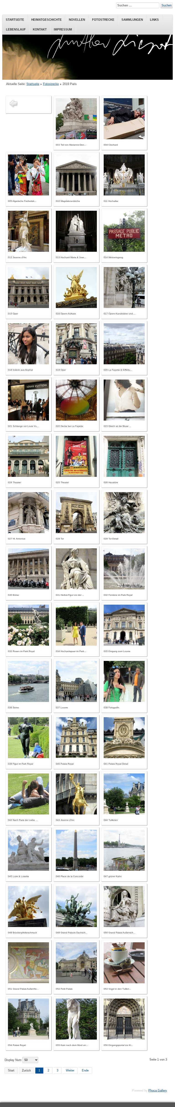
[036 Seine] (28, 701)
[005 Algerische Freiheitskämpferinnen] (28, 194)
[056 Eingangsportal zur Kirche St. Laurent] (124, 1038)
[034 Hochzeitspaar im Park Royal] (76, 644)
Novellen (77, 19)
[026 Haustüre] (124, 476)
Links (154, 19)
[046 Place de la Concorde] (76, 869)
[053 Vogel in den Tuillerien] (124, 982)
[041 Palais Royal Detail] (124, 757)
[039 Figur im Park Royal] (28, 757)
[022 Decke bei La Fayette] (76, 419)
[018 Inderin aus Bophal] (28, 363)
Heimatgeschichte (46, 19)
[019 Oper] (76, 363)
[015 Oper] (28, 307)
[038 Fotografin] (124, 701)
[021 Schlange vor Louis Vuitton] (28, 419)
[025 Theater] (76, 476)
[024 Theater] (28, 476)
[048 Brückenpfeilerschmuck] (28, 926)
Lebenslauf (16, 29)
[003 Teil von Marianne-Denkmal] (76, 138)
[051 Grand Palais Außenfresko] (28, 982)
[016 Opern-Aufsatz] (76, 307)
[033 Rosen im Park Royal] (28, 644)
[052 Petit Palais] (76, 982)
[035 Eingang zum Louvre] (124, 644)
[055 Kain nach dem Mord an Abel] (76, 1038)
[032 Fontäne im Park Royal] (124, 588)
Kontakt (40, 29)
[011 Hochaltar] (124, 194)
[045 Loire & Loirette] (28, 869)
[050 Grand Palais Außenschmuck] (124, 926)
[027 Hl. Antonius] (28, 532)
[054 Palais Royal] (28, 1038)
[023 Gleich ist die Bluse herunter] (124, 419)
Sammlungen (132, 19)
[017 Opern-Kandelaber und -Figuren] (124, 307)
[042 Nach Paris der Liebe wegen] (28, 813)
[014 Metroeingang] (124, 250)
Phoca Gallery (157, 1090)
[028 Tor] (76, 532)
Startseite (15, 19)
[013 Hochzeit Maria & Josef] (76, 250)
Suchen (167, 5)
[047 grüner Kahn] (124, 869)
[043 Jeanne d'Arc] (76, 813)
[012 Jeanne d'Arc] (28, 250)
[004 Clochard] (124, 138)
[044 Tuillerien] (124, 813)
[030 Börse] (28, 588)
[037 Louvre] (76, 701)
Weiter (70, 1070)
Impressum (63, 29)
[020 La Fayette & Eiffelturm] (124, 363)
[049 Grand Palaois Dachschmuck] (76, 926)
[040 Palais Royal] (76, 757)
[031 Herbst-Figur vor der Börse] (76, 588)
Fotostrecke (103, 19)
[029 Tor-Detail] (124, 532)
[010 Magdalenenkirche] (76, 194)
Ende (85, 1070)
